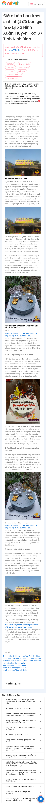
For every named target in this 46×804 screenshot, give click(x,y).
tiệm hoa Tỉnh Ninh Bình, (31, 661)
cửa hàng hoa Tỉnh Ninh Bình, (14, 665)
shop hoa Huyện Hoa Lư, (12, 658)
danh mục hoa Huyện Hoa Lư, (14, 668)
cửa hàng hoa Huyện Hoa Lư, (14, 663)
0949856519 (15, 50)
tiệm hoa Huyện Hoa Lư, (12, 661)
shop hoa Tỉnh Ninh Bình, (32, 658)
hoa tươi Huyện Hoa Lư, (12, 656)
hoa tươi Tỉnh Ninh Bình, (31, 656)
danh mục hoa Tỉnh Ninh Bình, (15, 670)
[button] (36, 4)
